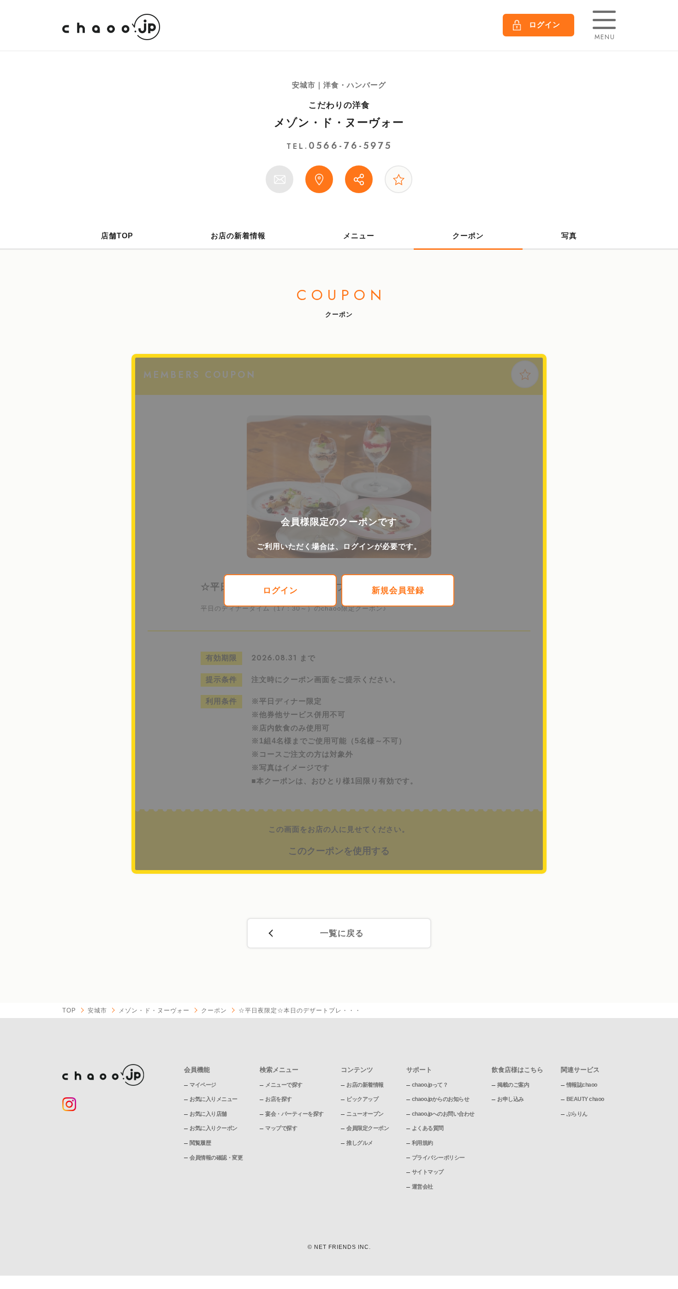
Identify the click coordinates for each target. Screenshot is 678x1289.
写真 (569, 236)
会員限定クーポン (367, 1128)
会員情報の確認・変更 (216, 1157)
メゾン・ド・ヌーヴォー (339, 122)
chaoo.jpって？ (430, 1085)
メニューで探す (284, 1085)
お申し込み (510, 1099)
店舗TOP (117, 236)
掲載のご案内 (513, 1085)
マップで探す (281, 1128)
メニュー (359, 236)
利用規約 (422, 1143)
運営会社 (422, 1186)
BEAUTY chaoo (585, 1099)
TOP (69, 1010)
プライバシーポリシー (438, 1157)
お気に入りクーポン (214, 1128)
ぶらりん (577, 1114)
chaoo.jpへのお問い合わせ (443, 1114)
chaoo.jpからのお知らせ (441, 1099)
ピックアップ (362, 1099)
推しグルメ (359, 1143)
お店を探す (278, 1099)
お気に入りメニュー (214, 1099)
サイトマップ (428, 1172)
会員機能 (197, 1069)
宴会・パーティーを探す (294, 1114)
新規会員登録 (398, 590)
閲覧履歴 (200, 1143)
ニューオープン (365, 1114)
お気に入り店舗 (208, 1114)
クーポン (468, 236)
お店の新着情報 (238, 236)
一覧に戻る (342, 933)
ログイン (280, 590)
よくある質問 (428, 1128)
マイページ (203, 1085)
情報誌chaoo (581, 1085)
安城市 (97, 1010)
